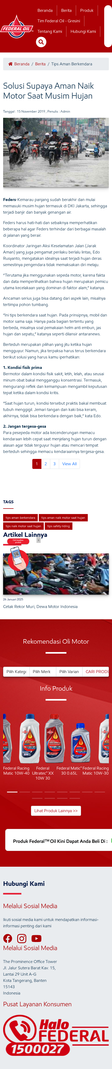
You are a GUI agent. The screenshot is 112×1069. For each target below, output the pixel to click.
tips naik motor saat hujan (23, 526)
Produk (87, 10)
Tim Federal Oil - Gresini (59, 20)
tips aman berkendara (20, 518)
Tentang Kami (50, 31)
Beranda (45, 10)
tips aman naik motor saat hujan (63, 518)
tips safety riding (58, 526)
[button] (7, 756)
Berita (66, 10)
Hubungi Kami (83, 31)
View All (69, 463)
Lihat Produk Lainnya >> (56, 810)
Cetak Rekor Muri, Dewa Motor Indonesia (40, 606)
